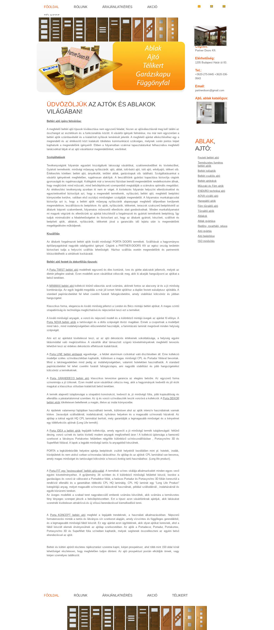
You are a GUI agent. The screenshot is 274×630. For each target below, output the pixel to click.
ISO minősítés (206, 241)
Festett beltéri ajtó (208, 157)
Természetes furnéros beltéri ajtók (210, 164)
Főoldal (51, 7)
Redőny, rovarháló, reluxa (212, 226)
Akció (152, 7)
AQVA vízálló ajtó (208, 195)
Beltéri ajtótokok (207, 180)
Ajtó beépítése (206, 236)
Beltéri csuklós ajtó (209, 175)
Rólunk (80, 7)
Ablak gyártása (206, 221)
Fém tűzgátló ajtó (208, 205)
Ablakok (202, 215)
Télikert (52, 15)
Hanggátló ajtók (207, 200)
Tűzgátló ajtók (206, 210)
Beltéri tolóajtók (207, 170)
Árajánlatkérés (117, 7)
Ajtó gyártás (205, 231)
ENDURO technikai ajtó (211, 190)
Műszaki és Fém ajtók (211, 185)
